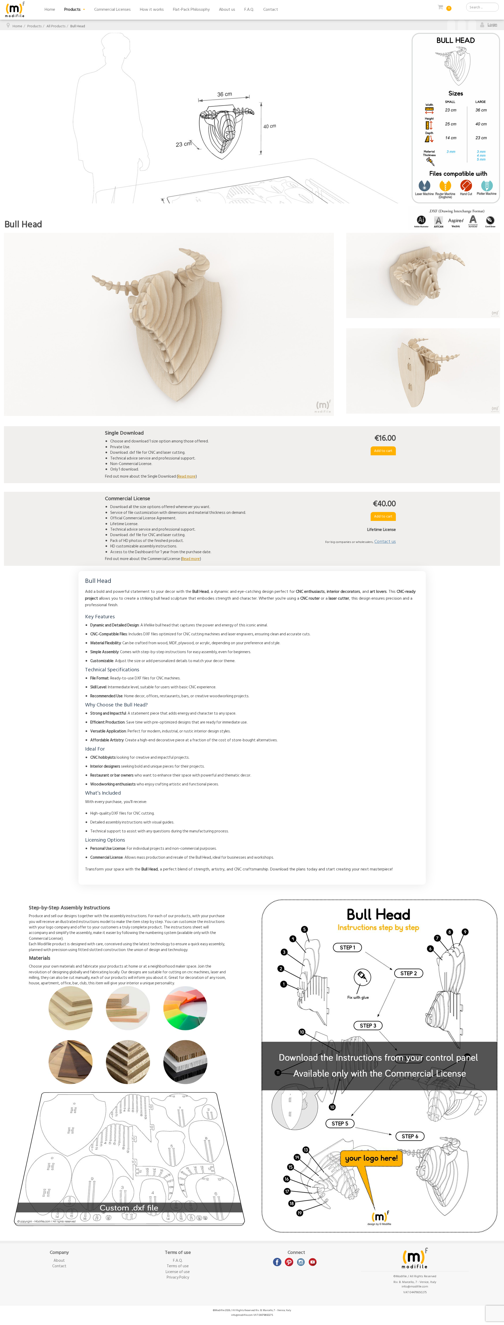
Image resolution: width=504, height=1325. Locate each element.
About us (227, 9)
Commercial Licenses (112, 9)
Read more (187, 476)
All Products (55, 26)
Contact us (385, 541)
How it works (152, 9)
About (59, 1260)
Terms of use (178, 1266)
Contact (270, 9)
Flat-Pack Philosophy (191, 9)
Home (50, 9)
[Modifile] (15, 9)
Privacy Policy (178, 1277)
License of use (178, 1272)
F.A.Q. (249, 9)
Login (492, 25)
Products (73, 9)
